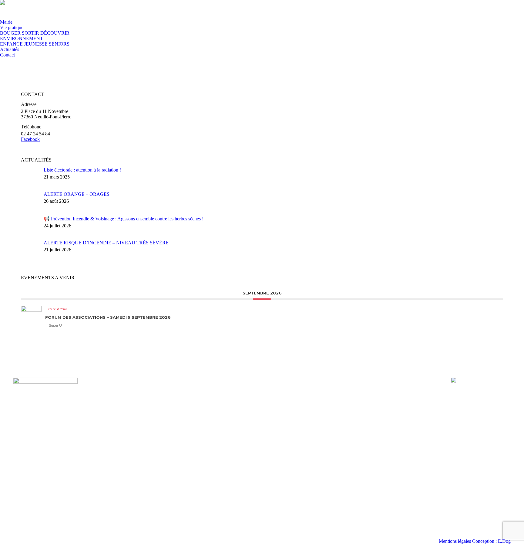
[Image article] (30, 176)
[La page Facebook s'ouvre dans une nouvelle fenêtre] (18, 9)
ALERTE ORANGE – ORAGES (76, 194)
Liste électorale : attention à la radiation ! (82, 169)
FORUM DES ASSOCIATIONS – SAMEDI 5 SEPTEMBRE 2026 (108, 317)
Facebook (30, 139)
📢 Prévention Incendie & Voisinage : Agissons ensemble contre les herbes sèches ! (123, 218)
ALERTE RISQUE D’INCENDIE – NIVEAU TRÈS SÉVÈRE (106, 242)
